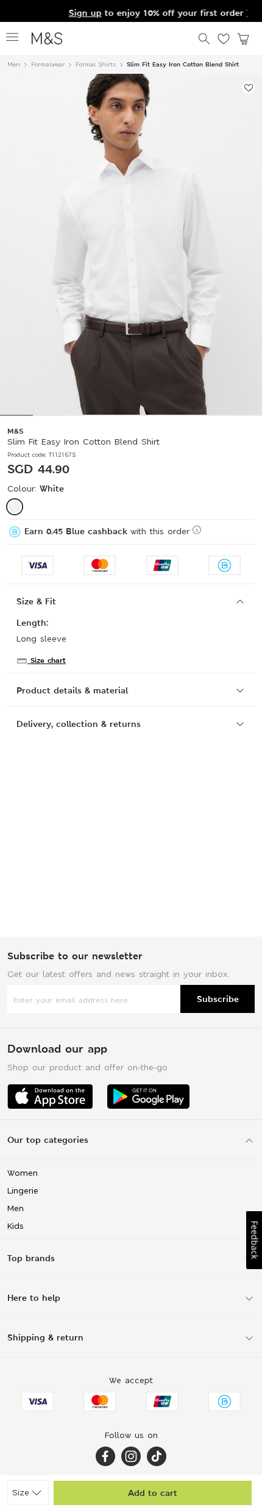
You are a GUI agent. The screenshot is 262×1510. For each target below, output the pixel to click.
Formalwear (48, 64)
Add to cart (152, 1492)
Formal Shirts (96, 64)
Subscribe (218, 998)
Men (13, 64)
